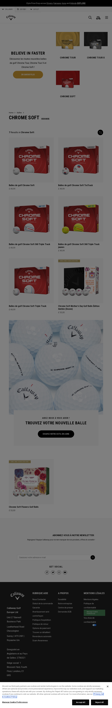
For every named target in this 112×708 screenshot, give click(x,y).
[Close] (108, 686)
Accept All (80, 702)
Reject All (99, 702)
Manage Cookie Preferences (15, 702)
